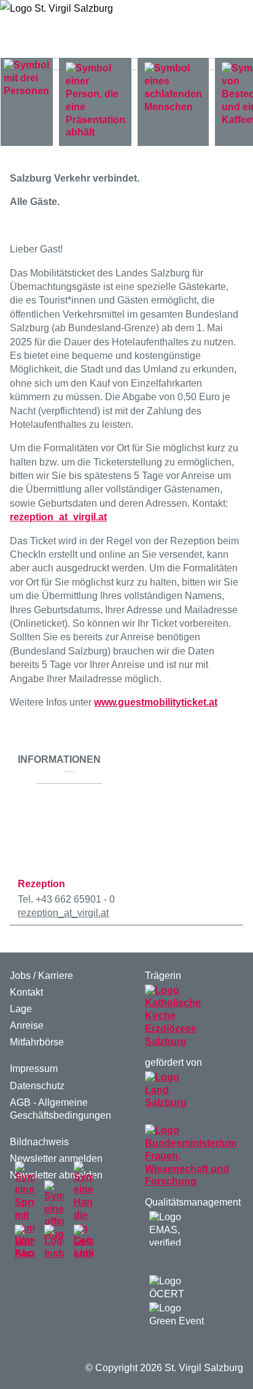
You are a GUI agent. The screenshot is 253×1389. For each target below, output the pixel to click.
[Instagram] (54, 1242)
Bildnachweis (39, 1142)
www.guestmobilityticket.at (155, 702)
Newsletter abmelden (56, 1175)
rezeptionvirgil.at (58, 517)
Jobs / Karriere (41, 975)
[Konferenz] (95, 101)
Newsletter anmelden (56, 1158)
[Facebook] (24, 1242)
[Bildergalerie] (54, 1210)
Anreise (27, 1025)
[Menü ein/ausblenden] (223, 29)
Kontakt (26, 992)
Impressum (34, 1068)
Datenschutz (37, 1086)
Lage (21, 1009)
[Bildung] (27, 78)
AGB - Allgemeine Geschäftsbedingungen (60, 1109)
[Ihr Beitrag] (83, 1210)
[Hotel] (173, 88)
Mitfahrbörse (37, 1042)
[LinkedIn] (83, 1242)
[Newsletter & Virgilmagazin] (24, 1210)
